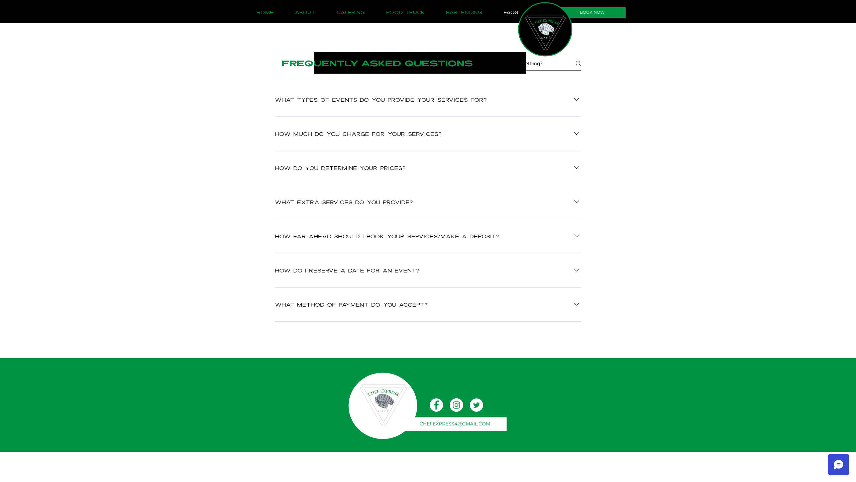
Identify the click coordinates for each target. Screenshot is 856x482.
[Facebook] (436, 405)
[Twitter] (476, 405)
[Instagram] (456, 405)
